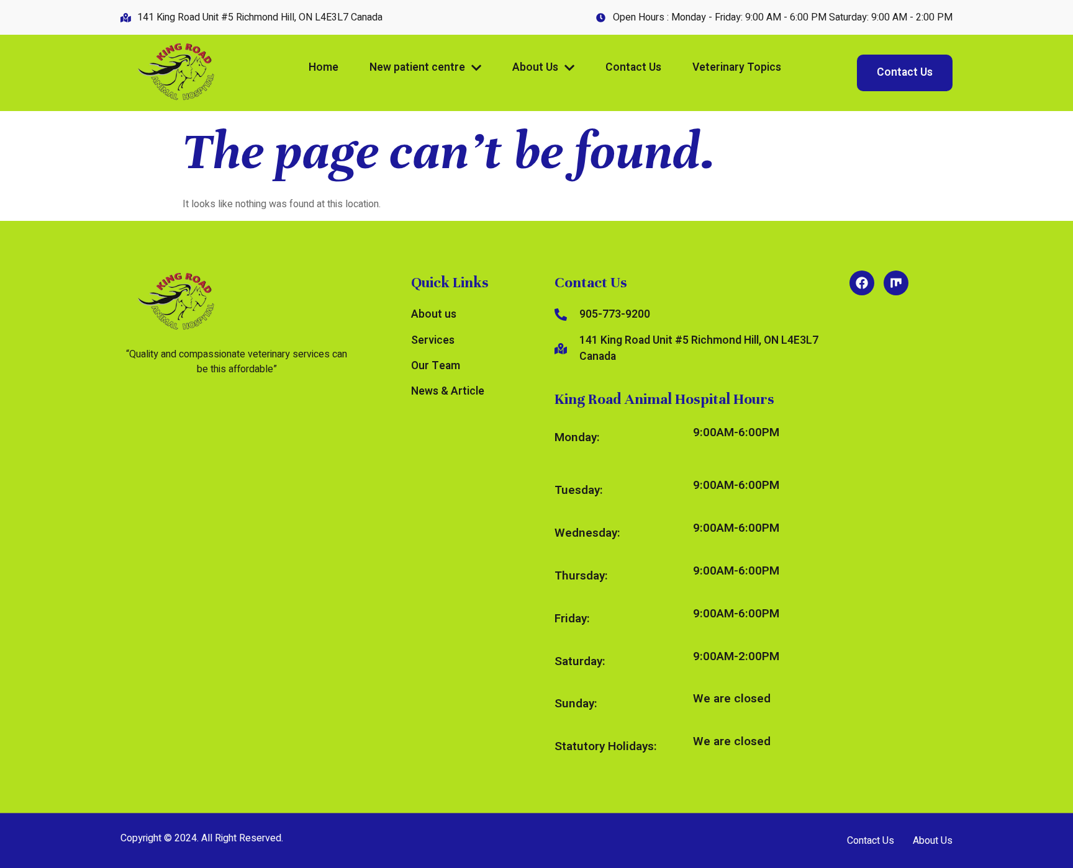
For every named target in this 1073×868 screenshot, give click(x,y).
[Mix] (896, 283)
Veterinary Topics (736, 67)
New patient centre (417, 67)
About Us (535, 67)
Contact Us (633, 67)
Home (323, 67)
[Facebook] (861, 283)
